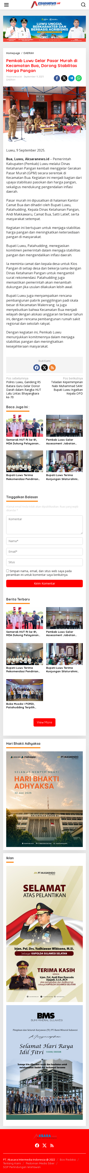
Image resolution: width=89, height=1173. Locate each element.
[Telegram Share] (71, 78)
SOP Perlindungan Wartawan (22, 1167)
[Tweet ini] (64, 78)
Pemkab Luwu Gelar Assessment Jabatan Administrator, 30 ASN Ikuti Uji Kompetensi (61, 441)
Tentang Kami (12, 1163)
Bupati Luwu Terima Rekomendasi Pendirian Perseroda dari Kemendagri (22, 477)
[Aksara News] (45, 4)
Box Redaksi (68, 1159)
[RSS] (52, 367)
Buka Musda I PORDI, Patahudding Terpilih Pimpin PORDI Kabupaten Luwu (23, 705)
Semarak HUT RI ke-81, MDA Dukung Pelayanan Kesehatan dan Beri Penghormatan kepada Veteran (22, 441)
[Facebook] (36, 367)
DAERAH (10, 79)
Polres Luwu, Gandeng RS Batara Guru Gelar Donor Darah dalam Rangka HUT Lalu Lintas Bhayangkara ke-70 (23, 388)
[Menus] (6, 5)
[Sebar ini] (57, 78)
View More (44, 722)
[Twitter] (44, 367)
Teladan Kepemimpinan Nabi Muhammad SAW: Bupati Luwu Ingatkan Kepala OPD (67, 386)
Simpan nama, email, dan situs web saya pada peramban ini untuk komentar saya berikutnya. (39, 573)
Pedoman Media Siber (40, 1163)
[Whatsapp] (79, 78)
